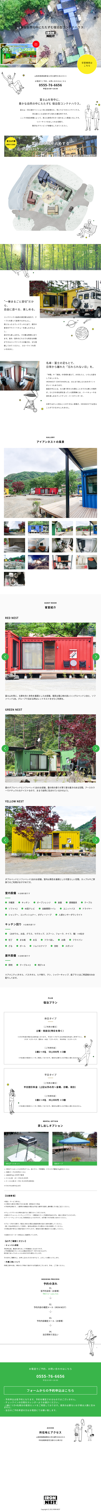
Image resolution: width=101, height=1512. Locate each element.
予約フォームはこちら (50, 1294)
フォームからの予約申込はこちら (50, 1390)
